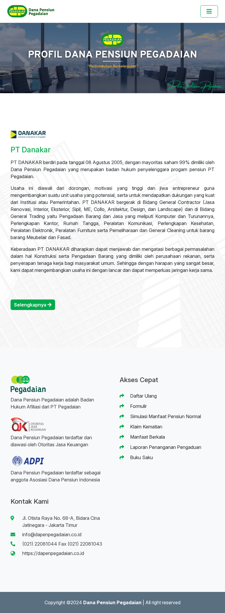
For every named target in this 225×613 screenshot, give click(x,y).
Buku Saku (141, 457)
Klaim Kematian (145, 427)
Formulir (138, 406)
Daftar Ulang (143, 396)
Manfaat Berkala (147, 437)
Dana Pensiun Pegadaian (112, 602)
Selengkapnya (30, 305)
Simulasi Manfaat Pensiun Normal (165, 416)
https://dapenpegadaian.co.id (53, 553)
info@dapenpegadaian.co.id (51, 534)
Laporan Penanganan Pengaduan (165, 447)
